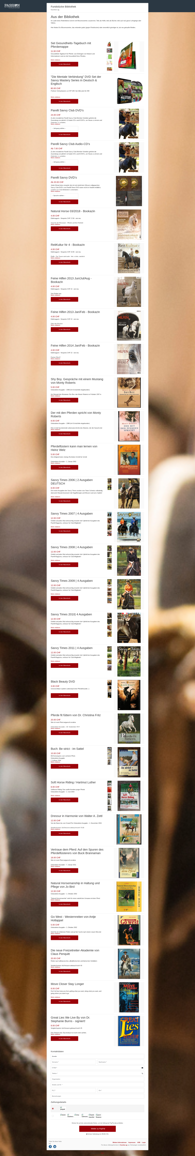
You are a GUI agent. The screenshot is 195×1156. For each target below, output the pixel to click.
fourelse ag (123, 1145)
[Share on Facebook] (50, 1146)
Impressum (131, 1142)
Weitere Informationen (120, 1142)
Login (144, 1142)
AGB (138, 1142)
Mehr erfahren (55, 60)
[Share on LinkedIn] (54, 1146)
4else (102, 1153)
